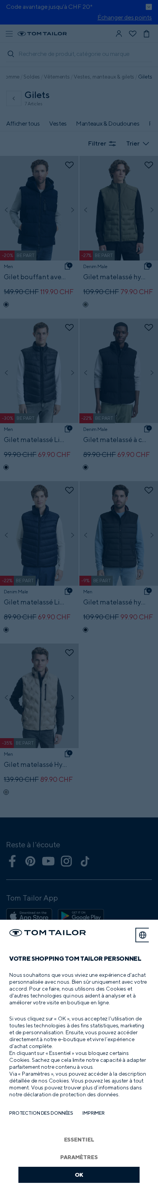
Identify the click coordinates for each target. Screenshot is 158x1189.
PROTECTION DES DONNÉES (41, 1113)
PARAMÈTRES (79, 1157)
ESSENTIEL (79, 1139)
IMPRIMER (93, 1113)
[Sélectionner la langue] (143, 935)
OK (79, 1174)
